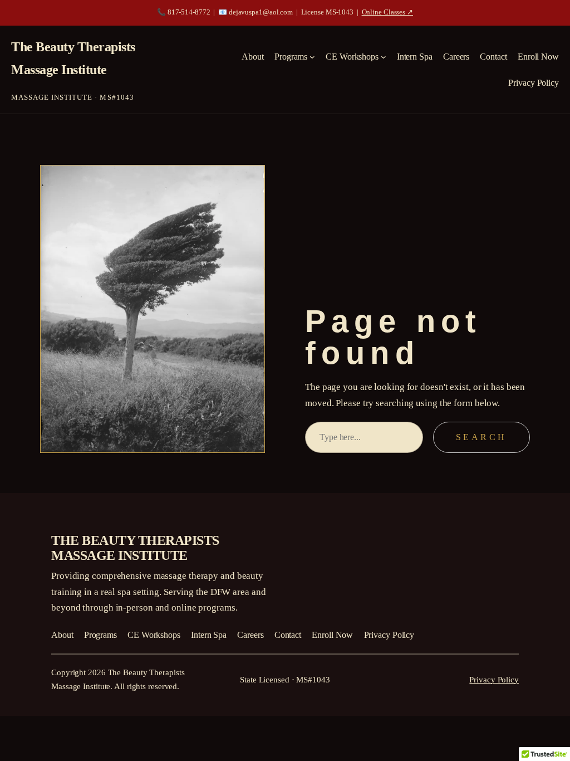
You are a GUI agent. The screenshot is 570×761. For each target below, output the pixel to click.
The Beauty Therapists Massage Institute (135, 547)
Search (481, 437)
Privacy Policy (494, 679)
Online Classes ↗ (387, 12)
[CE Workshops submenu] (383, 57)
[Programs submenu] (312, 57)
